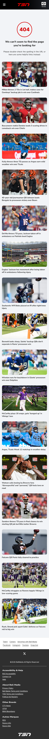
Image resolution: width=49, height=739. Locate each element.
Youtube (25, 645)
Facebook (7, 645)
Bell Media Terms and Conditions (15, 691)
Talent (5, 642)
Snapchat (34, 645)
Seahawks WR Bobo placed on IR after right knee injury (24, 307)
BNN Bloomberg (8, 711)
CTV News (6, 706)
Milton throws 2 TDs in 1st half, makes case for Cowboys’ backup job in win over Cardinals (22, 91)
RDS (4, 720)
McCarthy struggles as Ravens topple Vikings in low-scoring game (23, 592)
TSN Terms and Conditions (12, 694)
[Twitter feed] (24, 653)
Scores (44, 6)
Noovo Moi (6, 726)
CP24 (4, 708)
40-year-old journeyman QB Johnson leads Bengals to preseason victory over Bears (20, 199)
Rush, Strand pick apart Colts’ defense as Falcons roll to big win (23, 628)
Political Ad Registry (10, 697)
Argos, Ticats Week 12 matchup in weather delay (24, 449)
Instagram (16, 645)
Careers (13, 642)
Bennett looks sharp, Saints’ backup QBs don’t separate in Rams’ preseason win (22, 342)
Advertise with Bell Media (27, 642)
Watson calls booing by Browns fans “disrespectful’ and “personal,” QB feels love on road (23, 485)
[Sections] (4, 4)
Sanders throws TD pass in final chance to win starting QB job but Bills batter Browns (22, 522)
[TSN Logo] (23, 4)
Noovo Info (6, 723)
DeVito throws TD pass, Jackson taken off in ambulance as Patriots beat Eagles (21, 234)
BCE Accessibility (9, 674)
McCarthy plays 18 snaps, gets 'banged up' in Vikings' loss (22, 414)
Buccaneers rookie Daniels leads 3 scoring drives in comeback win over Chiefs (24, 127)
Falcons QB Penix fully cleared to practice (20, 557)
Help (4, 679)
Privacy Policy (7, 688)
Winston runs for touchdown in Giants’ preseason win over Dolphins (23, 379)
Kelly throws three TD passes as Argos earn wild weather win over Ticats (23, 163)
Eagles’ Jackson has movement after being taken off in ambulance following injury (23, 271)
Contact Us (6, 676)
